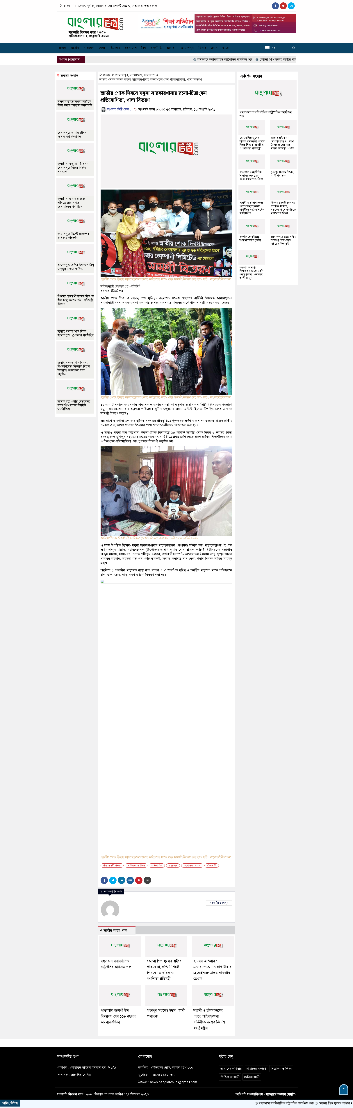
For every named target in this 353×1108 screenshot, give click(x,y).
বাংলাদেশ (130, 48)
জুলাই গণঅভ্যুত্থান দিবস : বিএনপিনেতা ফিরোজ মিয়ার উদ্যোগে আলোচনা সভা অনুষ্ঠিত (74, 368)
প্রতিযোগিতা (156, 865)
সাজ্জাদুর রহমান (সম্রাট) (281, 1094)
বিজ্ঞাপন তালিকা (281, 1069)
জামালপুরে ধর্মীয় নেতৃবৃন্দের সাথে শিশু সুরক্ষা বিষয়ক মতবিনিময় (74, 405)
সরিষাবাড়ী (211, 865)
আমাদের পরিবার (231, 1069)
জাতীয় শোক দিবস (136, 865)
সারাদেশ (88, 48)
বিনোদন (115, 48)
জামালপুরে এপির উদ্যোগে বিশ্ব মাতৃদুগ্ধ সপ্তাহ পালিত (76, 267)
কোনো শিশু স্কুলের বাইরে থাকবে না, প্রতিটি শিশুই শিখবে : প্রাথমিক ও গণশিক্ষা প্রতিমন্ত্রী (278, 59)
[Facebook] (104, 880)
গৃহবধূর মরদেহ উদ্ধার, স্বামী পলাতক (282, 173)
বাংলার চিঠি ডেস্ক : (118, 109)
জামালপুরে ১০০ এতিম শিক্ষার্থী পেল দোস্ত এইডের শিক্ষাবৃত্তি (283, 240)
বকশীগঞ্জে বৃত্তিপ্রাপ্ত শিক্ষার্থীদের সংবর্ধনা (250, 238)
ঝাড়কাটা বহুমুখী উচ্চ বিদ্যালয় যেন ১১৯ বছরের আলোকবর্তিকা (118, 1016)
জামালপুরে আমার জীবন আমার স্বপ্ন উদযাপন (72, 135)
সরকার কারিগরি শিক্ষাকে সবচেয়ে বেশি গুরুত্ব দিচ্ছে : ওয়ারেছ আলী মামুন (251, 273)
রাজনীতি (156, 48)
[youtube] (291, 5)
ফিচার (202, 48)
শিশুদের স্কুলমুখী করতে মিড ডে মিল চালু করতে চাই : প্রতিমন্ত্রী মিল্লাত (76, 300)
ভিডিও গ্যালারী (230, 1077)
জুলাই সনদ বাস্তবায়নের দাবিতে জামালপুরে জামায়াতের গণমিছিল (71, 203)
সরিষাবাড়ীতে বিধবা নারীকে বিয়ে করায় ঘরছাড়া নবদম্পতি (75, 103)
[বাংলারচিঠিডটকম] (95, 26)
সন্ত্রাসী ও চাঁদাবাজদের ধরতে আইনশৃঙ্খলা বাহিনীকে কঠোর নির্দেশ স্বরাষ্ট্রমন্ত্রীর (252, 208)
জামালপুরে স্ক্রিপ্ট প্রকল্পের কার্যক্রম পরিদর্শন (73, 236)
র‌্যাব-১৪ (171, 48)
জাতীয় (75, 48)
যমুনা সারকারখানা (192, 865)
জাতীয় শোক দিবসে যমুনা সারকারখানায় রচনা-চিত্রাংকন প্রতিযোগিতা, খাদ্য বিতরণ (150, 79)
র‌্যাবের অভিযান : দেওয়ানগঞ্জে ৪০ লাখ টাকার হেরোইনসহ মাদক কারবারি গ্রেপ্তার (282, 143)
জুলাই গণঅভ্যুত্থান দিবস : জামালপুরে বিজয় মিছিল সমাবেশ (73, 168)
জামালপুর (187, 48)
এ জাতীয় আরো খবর (113, 930)
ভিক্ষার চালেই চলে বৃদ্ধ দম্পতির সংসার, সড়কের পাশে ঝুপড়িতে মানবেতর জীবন (283, 208)
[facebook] (275, 5)
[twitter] (283, 5)
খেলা (102, 48)
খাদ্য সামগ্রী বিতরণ (112, 865)
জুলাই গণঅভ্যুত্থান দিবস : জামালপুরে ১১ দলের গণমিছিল (76, 333)
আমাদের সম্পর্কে (256, 1069)
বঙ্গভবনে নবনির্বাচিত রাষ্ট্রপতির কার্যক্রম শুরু (189, 59)
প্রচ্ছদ (62, 48)
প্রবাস (214, 48)
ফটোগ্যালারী (252, 1077)
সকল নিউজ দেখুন (219, 903)
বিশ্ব (143, 48)
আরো (225, 48)
